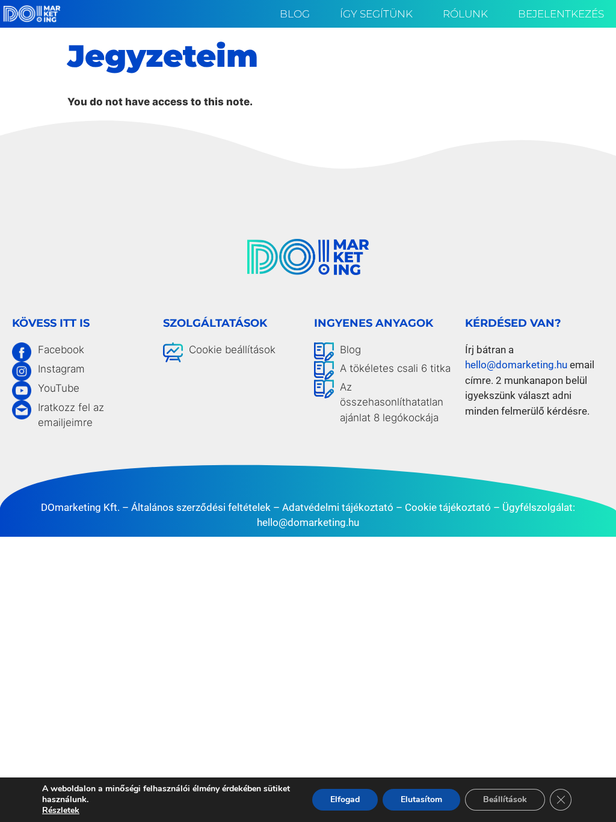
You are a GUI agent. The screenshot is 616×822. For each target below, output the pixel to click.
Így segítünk (376, 14)
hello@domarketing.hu (516, 365)
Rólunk (465, 14)
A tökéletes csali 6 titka (395, 368)
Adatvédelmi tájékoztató (337, 507)
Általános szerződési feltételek (201, 507)
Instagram (61, 369)
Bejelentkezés (561, 14)
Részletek (60, 810)
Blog (295, 14)
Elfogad (345, 799)
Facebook (61, 350)
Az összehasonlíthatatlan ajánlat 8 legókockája (391, 402)
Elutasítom (421, 799)
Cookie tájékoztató (448, 507)
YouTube (58, 388)
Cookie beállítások (232, 350)
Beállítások (505, 799)
